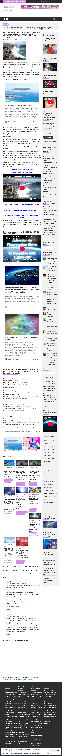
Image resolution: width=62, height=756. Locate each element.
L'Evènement (46, 478)
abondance (46, 440)
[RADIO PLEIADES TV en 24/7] (50, 71)
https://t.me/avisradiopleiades (10, 420)
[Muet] (54, 86)
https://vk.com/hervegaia (11, 391)
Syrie (49, 499)
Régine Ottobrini (47, 576)
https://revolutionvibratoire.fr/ (21, 382)
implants (45, 475)
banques (52, 449)
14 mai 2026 (7, 467)
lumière (45, 481)
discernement (47, 458)
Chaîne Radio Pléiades (48, 176)
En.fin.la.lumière (51, 196)
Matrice (45, 484)
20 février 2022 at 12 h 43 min (19, 583)
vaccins (52, 505)
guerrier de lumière (52, 470)
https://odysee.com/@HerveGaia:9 (16, 410)
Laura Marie (52, 478)
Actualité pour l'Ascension (22, 511)
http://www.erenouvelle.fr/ (12, 606)
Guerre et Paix (36, 450)
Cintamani (54, 452)
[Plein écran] (56, 86)
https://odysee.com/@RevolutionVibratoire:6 (19, 412)
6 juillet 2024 (8, 544)
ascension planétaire (27, 431)
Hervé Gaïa (16, 39)
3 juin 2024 (19, 546)
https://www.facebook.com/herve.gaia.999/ (19, 392)
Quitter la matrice (16, 431)
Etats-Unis (46, 467)
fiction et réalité (52, 467)
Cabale (45, 452)
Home (6, 27)
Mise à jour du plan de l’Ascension (12, 450)
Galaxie (45, 470)
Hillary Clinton (46, 472)
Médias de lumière (20, 482)
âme (44, 511)
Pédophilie (53, 496)
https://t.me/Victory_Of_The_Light (31, 427)
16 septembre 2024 (34, 520)
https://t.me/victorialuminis (25, 417)
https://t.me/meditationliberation (11, 426)
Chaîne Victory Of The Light (50, 178)
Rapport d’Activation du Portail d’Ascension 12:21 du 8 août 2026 (50, 580)
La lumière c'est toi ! (21, 561)
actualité (52, 440)
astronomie (46, 449)
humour (52, 472)
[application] (50, 84)
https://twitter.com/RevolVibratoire (15, 389)
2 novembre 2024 (34, 494)
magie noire (50, 481)
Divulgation (53, 458)
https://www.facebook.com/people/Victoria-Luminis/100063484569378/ (20, 396)
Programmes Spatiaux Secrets (50, 493)
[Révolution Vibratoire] (5, 19)
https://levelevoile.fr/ (15, 380)
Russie (45, 499)
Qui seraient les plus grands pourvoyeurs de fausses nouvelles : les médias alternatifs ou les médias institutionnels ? (52, 359)
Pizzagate (51, 490)
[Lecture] (45, 86)
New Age (46, 490)
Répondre (8, 609)
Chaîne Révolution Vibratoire (50, 184)
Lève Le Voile (53, 166)
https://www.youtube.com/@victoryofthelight (25, 408)
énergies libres (50, 511)
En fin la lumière (52, 186)
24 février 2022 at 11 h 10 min (19, 616)
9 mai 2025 (7, 495)
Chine (49, 452)
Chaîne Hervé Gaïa (47, 175)
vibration (45, 508)
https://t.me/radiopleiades (34, 422)
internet (50, 475)
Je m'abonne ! (48, 137)
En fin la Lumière (53, 195)
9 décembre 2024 (21, 494)
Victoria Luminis (47, 171)
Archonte (46, 443)
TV (48, 505)
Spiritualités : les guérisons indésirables (51, 314)
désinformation (47, 461)
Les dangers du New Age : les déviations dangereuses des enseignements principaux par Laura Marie (50, 562)
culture (49, 455)
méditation (38, 431)
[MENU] (6, 19)
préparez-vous (47, 496)
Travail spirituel (7, 482)
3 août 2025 (20, 467)
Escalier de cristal (47, 464)
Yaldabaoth (51, 508)
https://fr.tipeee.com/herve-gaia (19, 384)
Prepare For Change (14, 27)
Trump (45, 505)
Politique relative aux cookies (43, 753)
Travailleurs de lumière (48, 502)
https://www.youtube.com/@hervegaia (23, 406)
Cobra (34, 431)
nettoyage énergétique (48, 487)
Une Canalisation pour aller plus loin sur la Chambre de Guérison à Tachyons (51, 347)
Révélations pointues (33, 535)
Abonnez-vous (36, 739)
